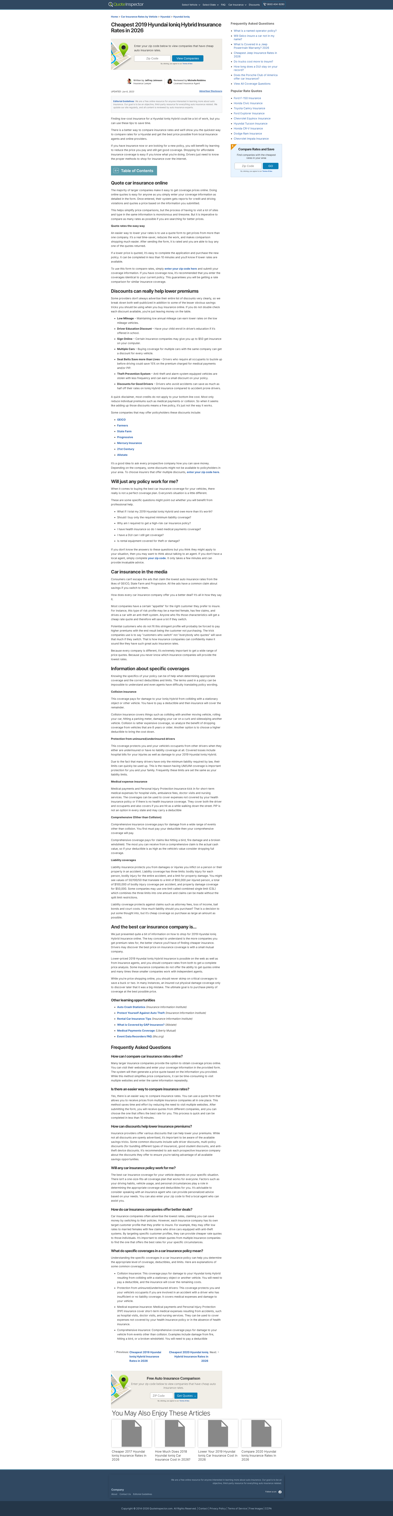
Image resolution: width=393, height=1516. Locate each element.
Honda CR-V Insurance (248, 128)
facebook (280, 1492)
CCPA (268, 1508)
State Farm (124, 431)
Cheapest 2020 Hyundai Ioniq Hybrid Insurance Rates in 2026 (188, 1356)
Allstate (122, 454)
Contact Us (125, 1494)
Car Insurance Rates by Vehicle (139, 16)
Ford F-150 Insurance (247, 98)
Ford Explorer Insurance (249, 113)
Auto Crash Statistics (131, 1007)
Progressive (125, 437)
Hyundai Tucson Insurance (250, 123)
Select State (209, 4)
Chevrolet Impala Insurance (251, 138)
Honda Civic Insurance (248, 103)
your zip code (157, 558)
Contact (203, 1508)
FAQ (223, 4)
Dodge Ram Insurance (248, 133)
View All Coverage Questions (252, 83)
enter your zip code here (181, 268)
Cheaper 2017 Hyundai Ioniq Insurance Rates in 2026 (129, 1455)
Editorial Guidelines (123, 101)
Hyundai (165, 16)
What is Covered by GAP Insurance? (141, 1024)
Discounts (254, 4)
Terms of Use (187, 63)
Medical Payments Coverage (136, 1030)
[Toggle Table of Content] (134, 170)
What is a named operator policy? (255, 30)
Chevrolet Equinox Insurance (252, 118)
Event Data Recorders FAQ (134, 1036)
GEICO (121, 419)
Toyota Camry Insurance (249, 108)
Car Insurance (236, 4)
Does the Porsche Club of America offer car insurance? (256, 76)
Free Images (256, 1508)
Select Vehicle (189, 4)
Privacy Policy (218, 1508)
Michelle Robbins (197, 80)
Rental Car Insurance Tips (134, 1018)
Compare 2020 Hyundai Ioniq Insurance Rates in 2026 (258, 1455)
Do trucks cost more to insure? (253, 61)
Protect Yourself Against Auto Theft (141, 1012)
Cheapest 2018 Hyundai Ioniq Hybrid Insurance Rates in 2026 (145, 1356)
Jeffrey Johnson (153, 80)
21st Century (125, 449)
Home (114, 16)
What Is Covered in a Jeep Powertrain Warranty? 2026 (251, 46)
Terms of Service (237, 1508)
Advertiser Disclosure (210, 91)
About (114, 1494)
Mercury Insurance (129, 443)
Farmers (122, 425)
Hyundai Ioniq (181, 16)
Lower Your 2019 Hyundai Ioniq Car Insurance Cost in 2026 (217, 1455)
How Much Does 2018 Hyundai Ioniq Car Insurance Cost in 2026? (172, 1455)
